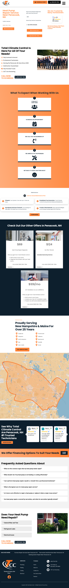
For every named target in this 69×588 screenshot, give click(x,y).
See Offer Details (32, 25)
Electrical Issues (9, 535)
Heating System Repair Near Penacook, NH (40, 554)
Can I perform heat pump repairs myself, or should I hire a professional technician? (29, 481)
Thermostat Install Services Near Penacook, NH (51, 552)
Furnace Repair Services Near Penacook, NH (26, 552)
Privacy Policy (44, 585)
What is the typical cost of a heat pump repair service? (21, 487)
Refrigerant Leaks (9, 529)
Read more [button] (30, 440)
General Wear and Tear (11, 523)
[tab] (34, 468)
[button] (63, 3)
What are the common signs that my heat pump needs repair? (23, 468)
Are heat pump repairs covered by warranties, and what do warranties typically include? (31, 499)
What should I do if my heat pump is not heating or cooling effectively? (26, 475)
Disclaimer (10, 267)
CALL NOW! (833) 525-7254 (20, 264)
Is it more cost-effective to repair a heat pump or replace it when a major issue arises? (30, 493)
